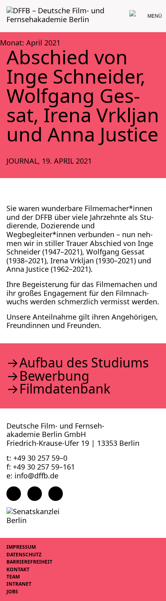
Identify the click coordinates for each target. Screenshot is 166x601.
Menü (154, 16)
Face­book (13, 493)
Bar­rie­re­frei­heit (29, 561)
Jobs (12, 591)
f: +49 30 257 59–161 (40, 467)
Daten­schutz (24, 554)
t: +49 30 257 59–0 (36, 458)
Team (13, 576)
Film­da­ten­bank (64, 388)
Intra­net (18, 583)
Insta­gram (34, 493)
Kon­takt (17, 569)
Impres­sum (21, 547)
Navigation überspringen (6, 6)
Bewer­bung (54, 375)
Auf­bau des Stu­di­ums (84, 362)
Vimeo (55, 493)
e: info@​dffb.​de (32, 475)
